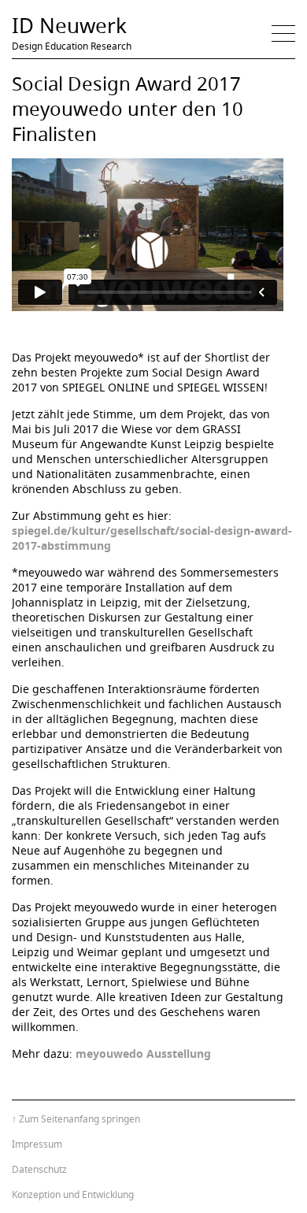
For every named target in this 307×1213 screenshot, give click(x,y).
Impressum (37, 1144)
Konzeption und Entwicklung (73, 1194)
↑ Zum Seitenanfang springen (76, 1119)
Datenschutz (39, 1169)
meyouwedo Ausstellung (143, 1053)
